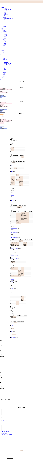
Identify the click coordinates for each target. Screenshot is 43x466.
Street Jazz (12, 143)
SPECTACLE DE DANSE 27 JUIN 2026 (7, 434)
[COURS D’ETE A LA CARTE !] (6, 414)
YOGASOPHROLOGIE (3, 96)
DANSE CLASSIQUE (3, 88)
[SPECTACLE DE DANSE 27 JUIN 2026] (4, 417)
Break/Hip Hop (12, 152)
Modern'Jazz (12, 142)
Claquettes (12, 138)
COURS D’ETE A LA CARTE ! (6, 431)
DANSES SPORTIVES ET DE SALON (5, 121)
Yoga (11, 144)
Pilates (21, 296)
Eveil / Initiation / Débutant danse (21, 240)
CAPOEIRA (1, 114)
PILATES (1, 110)
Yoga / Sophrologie (13, 337)
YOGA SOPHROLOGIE (2, 112)
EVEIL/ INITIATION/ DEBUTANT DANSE (6, 89)
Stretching (15, 322)
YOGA (1, 97)
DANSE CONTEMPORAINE (4, 92)
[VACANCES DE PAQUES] (5, 420)
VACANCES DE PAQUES (5, 421)
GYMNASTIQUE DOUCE (3, 109)
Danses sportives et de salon (14, 140)
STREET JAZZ (2, 123)
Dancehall (12, 171)
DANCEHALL (2, 104)
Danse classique (12, 139)
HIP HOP (1, 91)
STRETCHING (2, 95)
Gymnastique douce (13, 141)
